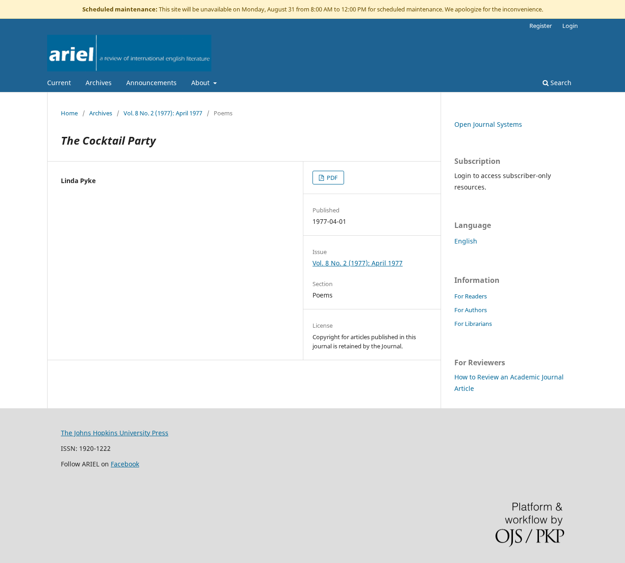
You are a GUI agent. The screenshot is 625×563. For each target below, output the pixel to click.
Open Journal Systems (488, 124)
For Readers (470, 296)
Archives (99, 82)
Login (570, 26)
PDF (331, 177)
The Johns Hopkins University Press (114, 432)
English (465, 241)
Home (69, 113)
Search (560, 82)
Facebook (125, 464)
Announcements (151, 82)
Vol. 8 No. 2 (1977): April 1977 (163, 113)
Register (540, 26)
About (201, 82)
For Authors (470, 310)
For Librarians (473, 323)
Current (59, 82)
